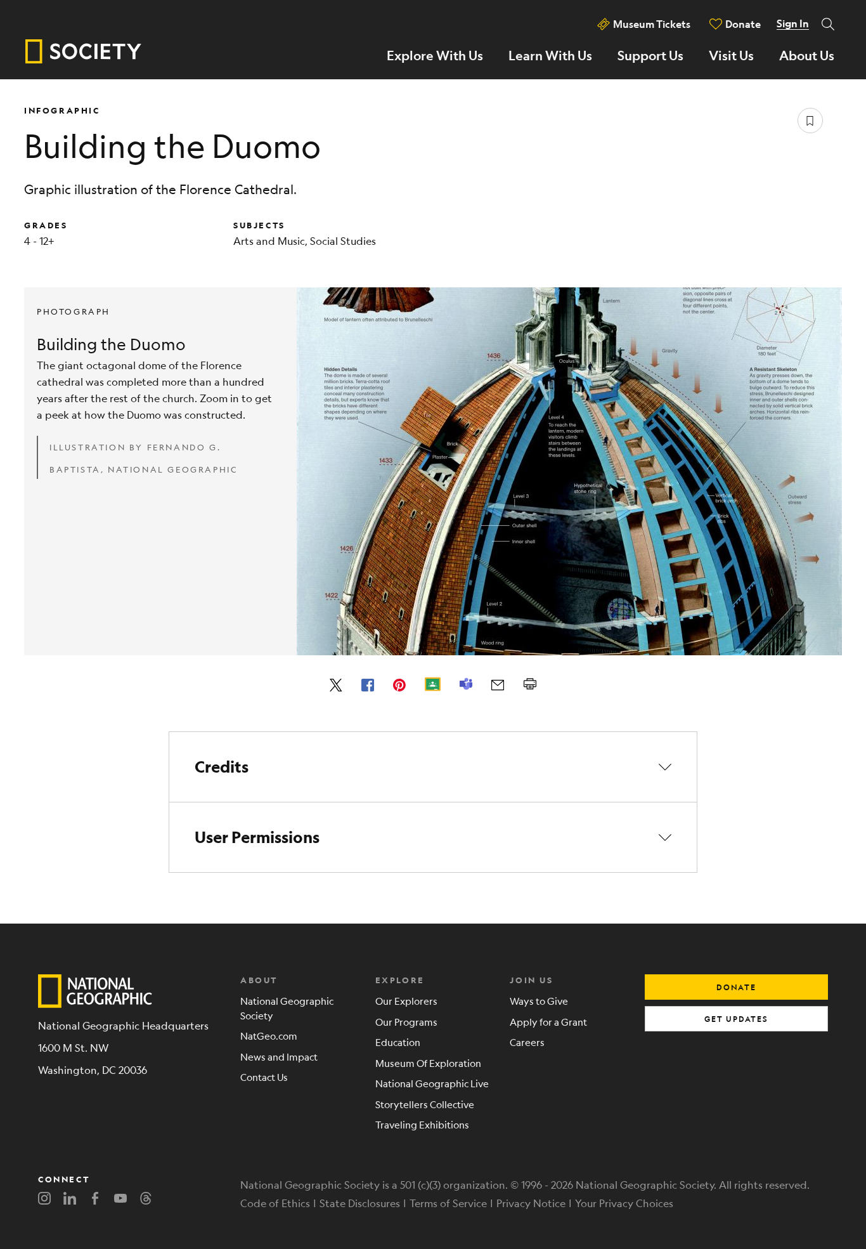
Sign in (793, 23)
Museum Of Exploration (428, 1063)
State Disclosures (360, 1203)
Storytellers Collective (424, 1104)
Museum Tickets (651, 23)
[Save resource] (810, 120)
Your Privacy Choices (624, 1203)
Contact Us (264, 1077)
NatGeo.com (268, 1036)
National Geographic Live (432, 1083)
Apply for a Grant (548, 1022)
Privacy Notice (530, 1203)
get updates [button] (736, 1019)
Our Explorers (406, 1001)
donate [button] (736, 987)
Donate (743, 23)
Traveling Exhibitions (422, 1124)
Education (397, 1042)
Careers (527, 1042)
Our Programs (406, 1022)
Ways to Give (539, 1001)
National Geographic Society (286, 1008)
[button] (432, 767)
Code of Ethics (275, 1203)
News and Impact (279, 1056)
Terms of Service (448, 1203)
